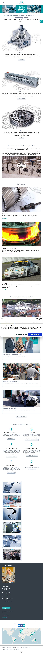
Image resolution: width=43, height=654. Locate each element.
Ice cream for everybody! (10, 408)
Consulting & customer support (32, 439)
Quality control (11, 438)
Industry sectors (11, 472)
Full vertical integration (11, 456)
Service (38, 621)
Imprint (17, 649)
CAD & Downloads (17, 623)
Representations (32, 469)
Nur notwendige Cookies (21, 334)
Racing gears (4, 289)
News (24, 621)
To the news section (21, 416)
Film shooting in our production (11, 381)
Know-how (23, 623)
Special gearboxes (21, 98)
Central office (4, 617)
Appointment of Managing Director (12, 354)
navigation (3, 2)
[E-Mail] (24, 625)
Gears (21, 137)
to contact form (6, 608)
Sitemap (3, 649)
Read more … (5, 358)
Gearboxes (21, 59)
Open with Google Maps (8, 596)
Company (27, 621)
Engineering (4, 218)
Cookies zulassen (35, 334)
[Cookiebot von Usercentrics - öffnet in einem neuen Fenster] (37, 319)
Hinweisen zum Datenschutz (30, 329)
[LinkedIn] (19, 625)
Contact (27, 623)
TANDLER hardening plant (7, 253)
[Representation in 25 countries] (21, 643)
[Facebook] (21, 625)
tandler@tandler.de (8, 594)
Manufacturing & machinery (32, 455)
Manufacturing (33, 621)
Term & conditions (9, 649)
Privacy (14, 649)
